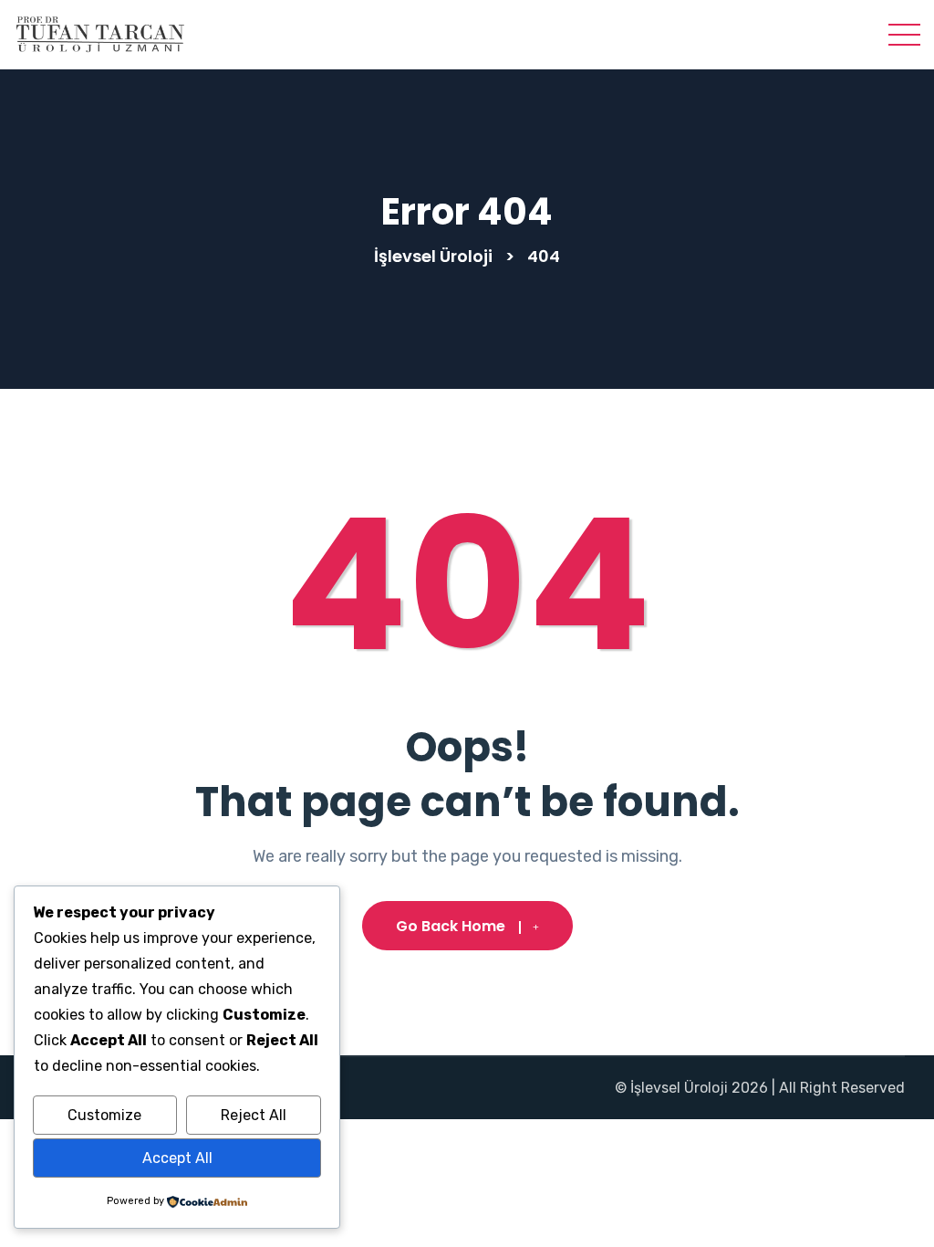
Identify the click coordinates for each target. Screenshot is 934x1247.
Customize (104, 1115)
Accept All (177, 1158)
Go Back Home (450, 926)
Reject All (253, 1115)
